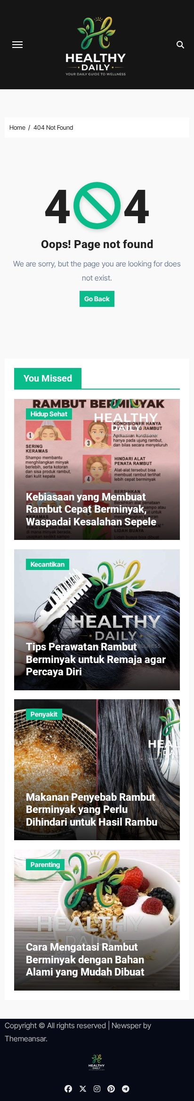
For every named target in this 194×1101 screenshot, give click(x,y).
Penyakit (44, 714)
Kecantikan (48, 564)
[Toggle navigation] (17, 45)
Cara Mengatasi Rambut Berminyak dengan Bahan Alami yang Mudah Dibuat (85, 959)
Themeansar (25, 1038)
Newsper (126, 1025)
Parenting (45, 864)
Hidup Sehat (49, 414)
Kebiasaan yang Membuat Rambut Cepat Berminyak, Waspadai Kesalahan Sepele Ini (91, 515)
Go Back (97, 299)
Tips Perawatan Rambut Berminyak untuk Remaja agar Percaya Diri (96, 659)
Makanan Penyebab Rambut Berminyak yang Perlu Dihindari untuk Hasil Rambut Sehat (93, 815)
